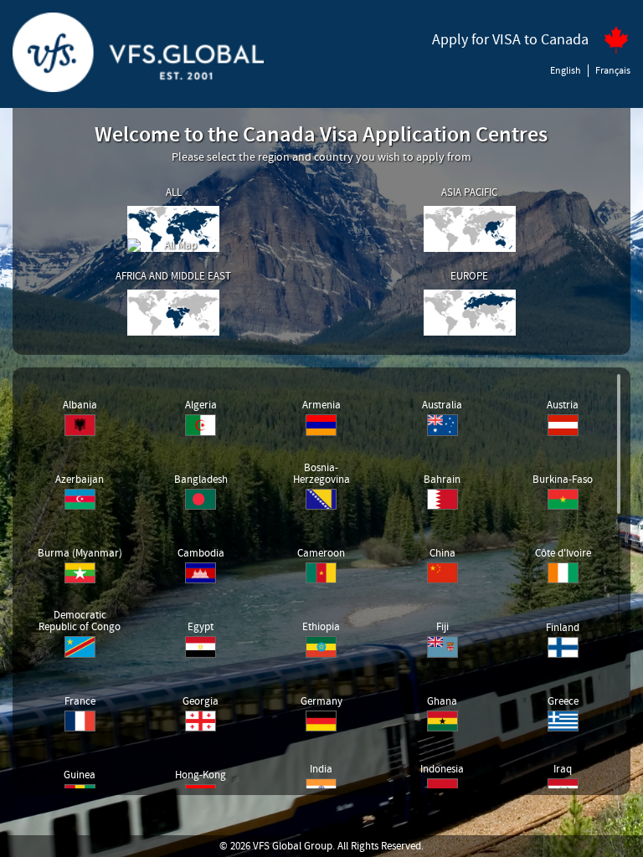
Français (612, 70)
